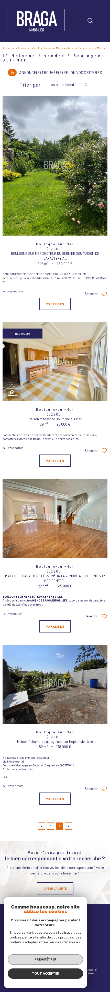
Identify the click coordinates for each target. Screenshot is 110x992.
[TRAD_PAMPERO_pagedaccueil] (36, 33)
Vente (67, 47)
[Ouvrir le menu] (103, 21)
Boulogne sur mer (84, 47)
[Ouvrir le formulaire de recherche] (90, 21)
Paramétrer (45, 959)
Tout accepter (45, 973)
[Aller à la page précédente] (41, 826)
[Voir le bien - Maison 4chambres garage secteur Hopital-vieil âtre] (55, 684)
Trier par (30, 84)
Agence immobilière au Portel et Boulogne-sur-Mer (31, 47)
